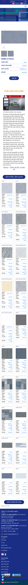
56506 (17, 312)
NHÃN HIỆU (4, 62)
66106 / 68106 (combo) (21, 211)
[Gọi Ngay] (6, 582)
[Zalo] (6, 580)
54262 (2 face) (20, 14)
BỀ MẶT (3, 72)
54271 (3, 468)
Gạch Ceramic (4, 572)
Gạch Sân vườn (5, 566)
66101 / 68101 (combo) (7, 312)
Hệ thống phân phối (6, 547)
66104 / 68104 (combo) (21, 245)
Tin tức (3, 542)
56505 (3, 407)
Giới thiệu (3, 540)
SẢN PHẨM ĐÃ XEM (14, 502)
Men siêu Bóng (10, 206)
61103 (3, 181)
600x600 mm (24, 233)
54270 (17, 468)
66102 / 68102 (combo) (21, 279)
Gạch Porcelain (5, 564)
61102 (17, 181)
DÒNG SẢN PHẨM (6, 65)
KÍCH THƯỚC (5, 69)
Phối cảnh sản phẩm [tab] (14, 91)
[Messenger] (6, 577)
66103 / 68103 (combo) (7, 279)
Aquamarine (9, 195)
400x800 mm (23, 69)
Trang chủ (5, 14)
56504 (17, 377)
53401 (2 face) (5, 438)
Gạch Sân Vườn (24, 331)
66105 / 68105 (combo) (7, 245)
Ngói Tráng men (5, 561)
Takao (25, 62)
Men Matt (24, 72)
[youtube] (2, 554)
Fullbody (24, 65)
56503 (3, 346)
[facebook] (5, 554)
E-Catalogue (4, 550)
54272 (17, 438)
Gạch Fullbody (12, 14)
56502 (17, 346)
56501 (3, 377)
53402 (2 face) (19, 407)
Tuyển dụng (4, 545)
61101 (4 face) (5, 211)
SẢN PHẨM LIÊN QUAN (14, 177)
